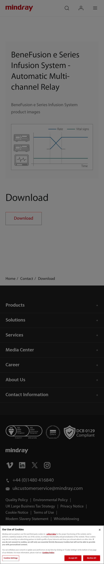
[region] (52, 544)
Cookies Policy (48, 553)
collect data (51, 534)
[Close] (100, 530)
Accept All (73, 558)
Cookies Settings (11, 558)
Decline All (91, 558)
